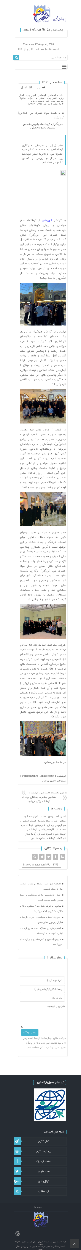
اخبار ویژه (52, 98)
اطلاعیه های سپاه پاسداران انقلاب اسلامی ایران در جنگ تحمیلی (42, 886)
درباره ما (37, 1207)
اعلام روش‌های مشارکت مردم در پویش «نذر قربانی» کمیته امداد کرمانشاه (42, 931)
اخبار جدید (30, 95)
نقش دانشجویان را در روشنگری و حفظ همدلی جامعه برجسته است (42, 897)
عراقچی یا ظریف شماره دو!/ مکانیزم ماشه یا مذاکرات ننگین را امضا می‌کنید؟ (42, 908)
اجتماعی (52, 95)
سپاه (54, 821)
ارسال (24, 87)
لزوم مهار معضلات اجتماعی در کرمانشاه (49, 793)
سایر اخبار (50, 101)
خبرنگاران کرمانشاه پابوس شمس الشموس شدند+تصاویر (43, 125)
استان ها (39, 98)
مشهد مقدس (37, 838)
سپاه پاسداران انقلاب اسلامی (36, 821)
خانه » (59, 95)
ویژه (33, 101)
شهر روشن (40, 825)
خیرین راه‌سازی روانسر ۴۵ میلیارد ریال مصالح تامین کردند (42, 942)
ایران (30, 98)
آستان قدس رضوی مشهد (53, 816)
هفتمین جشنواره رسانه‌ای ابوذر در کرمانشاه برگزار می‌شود (39, 799)
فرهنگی (40, 101)
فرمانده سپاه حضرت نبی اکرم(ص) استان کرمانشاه (43, 827)
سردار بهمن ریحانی (56, 825)
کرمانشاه (50, 838)
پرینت (38, 87)
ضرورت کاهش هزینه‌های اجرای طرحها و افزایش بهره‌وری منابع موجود (42, 919)
